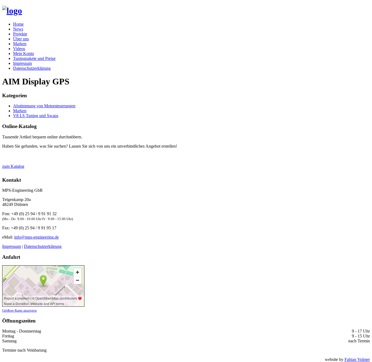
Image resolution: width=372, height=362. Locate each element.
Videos (19, 48)
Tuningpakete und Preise (34, 58)
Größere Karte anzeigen (19, 310)
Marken (19, 43)
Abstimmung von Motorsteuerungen (44, 106)
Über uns (21, 38)
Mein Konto (23, 53)
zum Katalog (13, 166)
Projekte (20, 34)
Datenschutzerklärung (32, 68)
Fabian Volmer (357, 359)
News (18, 29)
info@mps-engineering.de (36, 237)
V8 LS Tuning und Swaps (35, 115)
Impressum (22, 63)
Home (18, 24)
